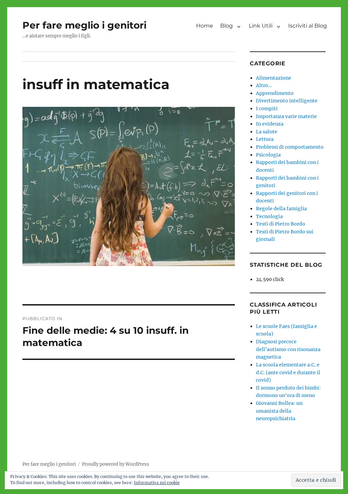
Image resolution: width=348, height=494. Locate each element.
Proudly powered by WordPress (115, 464)
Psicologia (268, 155)
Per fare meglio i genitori (84, 25)
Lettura (265, 139)
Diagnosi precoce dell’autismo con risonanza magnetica (288, 349)
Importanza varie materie (286, 116)
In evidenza (269, 124)
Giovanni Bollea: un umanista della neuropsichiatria (279, 411)
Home (204, 25)
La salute (266, 132)
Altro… (264, 85)
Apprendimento (275, 93)
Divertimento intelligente (286, 101)
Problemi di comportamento (290, 147)
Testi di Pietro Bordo (280, 224)
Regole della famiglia (281, 208)
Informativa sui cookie (157, 482)
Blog (226, 25)
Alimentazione (273, 78)
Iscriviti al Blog (307, 25)
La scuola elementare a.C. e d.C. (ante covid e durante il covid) (288, 372)
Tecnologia (269, 216)
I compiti (267, 108)
